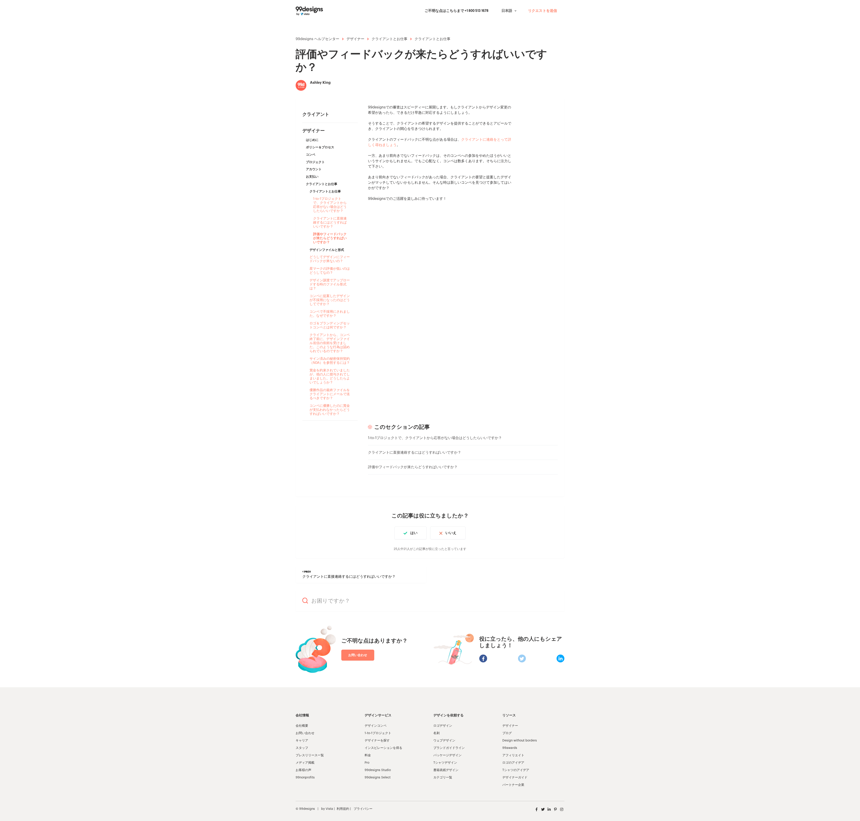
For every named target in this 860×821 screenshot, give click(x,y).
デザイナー (355, 39)
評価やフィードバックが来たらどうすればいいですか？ (330, 238)
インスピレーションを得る (383, 748)
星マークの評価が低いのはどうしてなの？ (330, 270)
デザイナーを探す (377, 740)
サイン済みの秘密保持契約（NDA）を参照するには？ (330, 360)
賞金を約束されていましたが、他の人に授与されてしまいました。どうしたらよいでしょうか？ (330, 376)
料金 (368, 755)
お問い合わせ (357, 655)
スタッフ (302, 748)
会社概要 (302, 725)
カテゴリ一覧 (442, 777)
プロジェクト (315, 162)
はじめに (312, 139)
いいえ (450, 533)
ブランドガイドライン (449, 748)
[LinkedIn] (560, 658)
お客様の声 (303, 770)
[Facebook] (483, 658)
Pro (367, 762)
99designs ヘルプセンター (317, 39)
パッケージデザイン (447, 755)
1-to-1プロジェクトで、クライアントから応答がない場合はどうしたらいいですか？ (330, 205)
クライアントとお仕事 (389, 39)
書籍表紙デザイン (445, 770)
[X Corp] (522, 658)
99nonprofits (305, 777)
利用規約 (343, 808)
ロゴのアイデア (513, 762)
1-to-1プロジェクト (378, 733)
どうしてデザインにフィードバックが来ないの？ (330, 259)
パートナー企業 (513, 785)
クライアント (315, 114)
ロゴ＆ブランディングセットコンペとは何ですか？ (330, 325)
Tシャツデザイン (445, 762)
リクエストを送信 (542, 11)
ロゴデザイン (442, 725)
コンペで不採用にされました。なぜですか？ (330, 313)
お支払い (312, 176)
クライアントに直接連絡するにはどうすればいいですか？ (330, 222)
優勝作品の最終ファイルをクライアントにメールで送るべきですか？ (330, 394)
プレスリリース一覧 (310, 755)
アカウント (314, 169)
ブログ (507, 733)
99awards (509, 748)
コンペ (310, 154)
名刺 (436, 733)
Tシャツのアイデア (515, 770)
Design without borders (519, 740)
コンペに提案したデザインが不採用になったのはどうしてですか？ (330, 300)
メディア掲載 (305, 762)
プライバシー (363, 808)
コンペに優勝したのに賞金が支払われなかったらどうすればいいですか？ (330, 410)
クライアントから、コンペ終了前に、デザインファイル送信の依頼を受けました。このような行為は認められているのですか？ (330, 343)
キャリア (302, 740)
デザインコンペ (376, 725)
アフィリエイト (513, 755)
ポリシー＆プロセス (320, 147)
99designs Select (378, 777)
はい (413, 533)
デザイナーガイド (514, 777)
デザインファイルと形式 (327, 249)
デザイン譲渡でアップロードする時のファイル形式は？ (330, 284)
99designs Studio (378, 770)
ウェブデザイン (444, 740)
